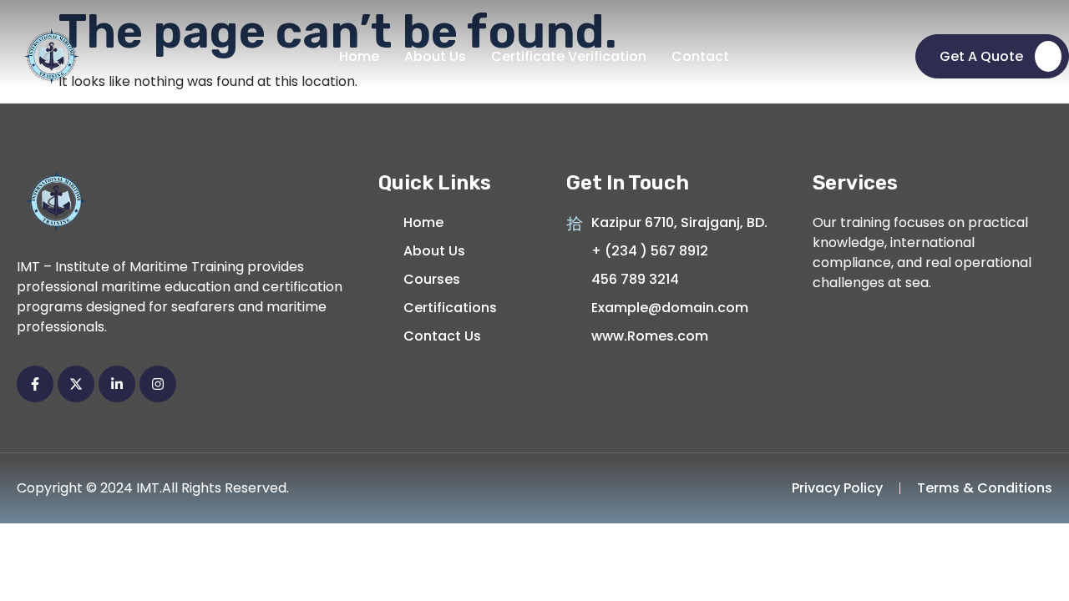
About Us (435, 56)
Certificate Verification (568, 56)
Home (359, 56)
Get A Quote (981, 56)
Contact (700, 56)
